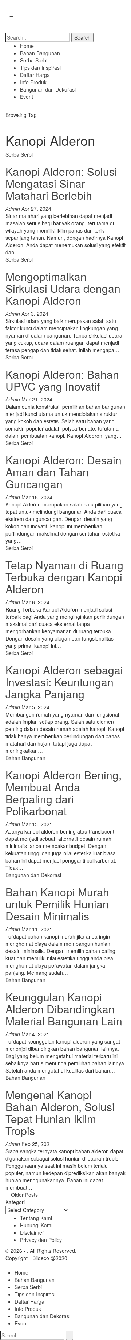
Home (27, 45)
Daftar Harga (35, 74)
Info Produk (33, 82)
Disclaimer (32, 1232)
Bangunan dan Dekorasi (48, 89)
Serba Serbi (33, 60)
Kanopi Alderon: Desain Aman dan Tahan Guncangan (63, 472)
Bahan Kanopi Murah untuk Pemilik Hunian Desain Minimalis (57, 904)
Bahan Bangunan (40, 53)
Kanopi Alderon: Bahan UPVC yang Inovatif (62, 380)
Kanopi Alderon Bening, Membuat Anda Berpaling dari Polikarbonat (63, 793)
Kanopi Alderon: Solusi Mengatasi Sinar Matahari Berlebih (61, 183)
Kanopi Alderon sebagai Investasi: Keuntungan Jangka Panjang (64, 682)
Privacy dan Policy (41, 1239)
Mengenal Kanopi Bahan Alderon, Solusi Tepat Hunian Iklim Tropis (60, 1112)
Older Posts (23, 1194)
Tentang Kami (36, 1218)
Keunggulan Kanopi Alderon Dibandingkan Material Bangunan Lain (63, 1009)
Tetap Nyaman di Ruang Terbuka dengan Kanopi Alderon (64, 577)
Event (26, 96)
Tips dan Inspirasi (40, 67)
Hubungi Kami (36, 1225)
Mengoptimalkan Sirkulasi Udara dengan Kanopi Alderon (62, 288)
